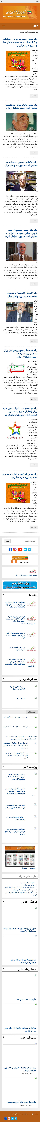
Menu (37, 1)
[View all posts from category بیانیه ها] (4, 595)
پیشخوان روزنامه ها (28, 868)
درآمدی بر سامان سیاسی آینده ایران (15, 727)
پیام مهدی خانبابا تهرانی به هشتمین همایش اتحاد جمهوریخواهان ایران (21, 106)
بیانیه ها (33, 594)
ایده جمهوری (21, 698)
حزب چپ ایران (29, 885)
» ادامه (33, 96)
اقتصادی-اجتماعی (27, 969)
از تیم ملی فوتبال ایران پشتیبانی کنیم (17, 648)
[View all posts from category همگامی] (4, 767)
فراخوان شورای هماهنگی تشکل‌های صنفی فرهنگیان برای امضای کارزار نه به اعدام (16, 745)
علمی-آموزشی (28, 1037)
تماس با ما (15, 1114)
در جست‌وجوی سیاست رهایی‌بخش (16, 717)
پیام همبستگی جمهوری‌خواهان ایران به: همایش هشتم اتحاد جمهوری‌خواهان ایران (20, 353)
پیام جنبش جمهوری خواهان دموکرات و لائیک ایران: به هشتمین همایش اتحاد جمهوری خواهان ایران (19, 42)
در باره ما (25, 1114)
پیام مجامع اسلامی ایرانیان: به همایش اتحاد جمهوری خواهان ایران (19, 475)
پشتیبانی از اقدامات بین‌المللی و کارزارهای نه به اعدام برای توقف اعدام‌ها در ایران (15, 604)
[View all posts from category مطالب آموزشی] (4, 679)
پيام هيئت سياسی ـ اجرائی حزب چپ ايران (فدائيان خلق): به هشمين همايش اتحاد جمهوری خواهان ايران (20, 411)
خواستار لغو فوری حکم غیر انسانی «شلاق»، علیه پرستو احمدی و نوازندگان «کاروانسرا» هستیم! (20, 619)
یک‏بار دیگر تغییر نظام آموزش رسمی (21, 1102)
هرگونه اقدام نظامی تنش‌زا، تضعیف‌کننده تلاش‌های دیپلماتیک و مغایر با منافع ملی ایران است (20, 662)
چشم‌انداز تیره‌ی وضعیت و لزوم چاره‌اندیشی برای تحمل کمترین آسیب (17, 755)
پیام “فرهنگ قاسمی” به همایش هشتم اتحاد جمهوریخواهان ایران (22, 294)
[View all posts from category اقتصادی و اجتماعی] (4, 969)
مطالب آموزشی (28, 679)
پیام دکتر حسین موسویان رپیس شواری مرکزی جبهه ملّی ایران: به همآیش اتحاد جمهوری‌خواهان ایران (21, 233)
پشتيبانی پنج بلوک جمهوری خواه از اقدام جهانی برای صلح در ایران (15, 831)
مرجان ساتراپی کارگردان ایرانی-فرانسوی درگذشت (23, 961)
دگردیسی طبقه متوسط (26, 999)
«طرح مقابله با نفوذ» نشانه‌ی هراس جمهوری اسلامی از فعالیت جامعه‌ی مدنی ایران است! (20, 792)
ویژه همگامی (30, 767)
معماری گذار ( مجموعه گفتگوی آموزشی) (17, 687)
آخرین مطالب (32, 712)
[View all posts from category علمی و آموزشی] (4, 1037)
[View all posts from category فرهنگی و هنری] (4, 901)
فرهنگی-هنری (29, 901)
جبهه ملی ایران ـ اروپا (27, 882)
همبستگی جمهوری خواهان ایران (23, 890)
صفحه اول (35, 1114)
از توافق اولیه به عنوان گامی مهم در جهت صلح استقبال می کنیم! (15, 635)
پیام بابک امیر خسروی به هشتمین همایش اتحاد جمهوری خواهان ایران (21, 163)
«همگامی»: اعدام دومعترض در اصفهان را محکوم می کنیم (15, 806)
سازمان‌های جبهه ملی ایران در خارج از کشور (19, 887)
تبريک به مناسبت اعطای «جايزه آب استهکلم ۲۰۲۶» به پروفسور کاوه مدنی (15, 776)
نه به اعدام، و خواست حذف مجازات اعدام (15, 818)
